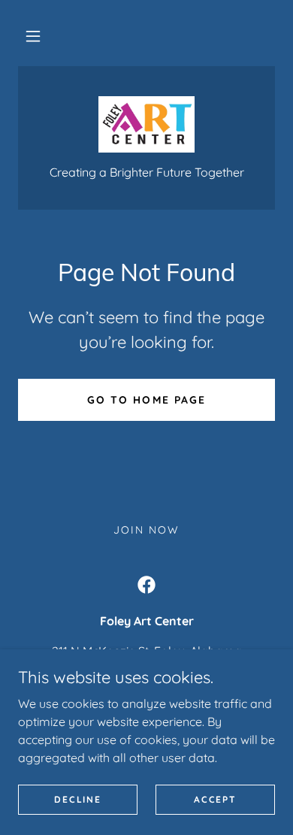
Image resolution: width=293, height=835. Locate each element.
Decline (77, 799)
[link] (146, 124)
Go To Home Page (146, 400)
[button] (33, 36)
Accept (215, 799)
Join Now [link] (146, 530)
